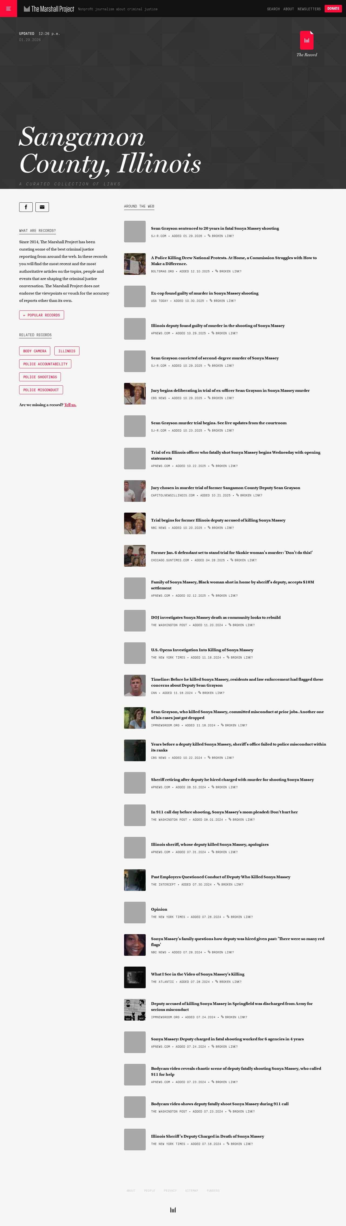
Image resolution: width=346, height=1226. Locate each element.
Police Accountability (45, 363)
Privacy (170, 1190)
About (288, 8)
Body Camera (34, 350)
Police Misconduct (41, 389)
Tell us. (70, 404)
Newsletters (309, 8)
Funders (213, 1190)
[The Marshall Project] (47, 8)
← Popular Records (41, 314)
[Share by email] (42, 207)
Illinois (66, 350)
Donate (333, 8)
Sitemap (191, 1190)
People (149, 1190)
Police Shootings (40, 376)
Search (273, 8)
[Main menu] (8, 8)
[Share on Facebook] (26, 207)
